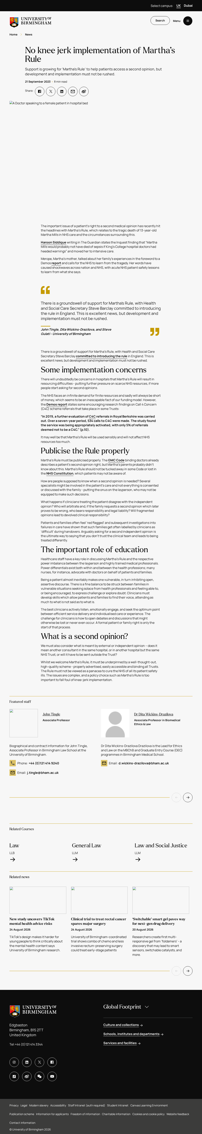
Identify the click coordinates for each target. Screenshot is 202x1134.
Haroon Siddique (53, 242)
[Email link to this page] (73, 91)
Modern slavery (38, 1105)
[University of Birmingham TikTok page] (14, 1076)
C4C (92, 416)
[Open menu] (188, 21)
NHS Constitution (59, 473)
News (28, 34)
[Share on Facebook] (39, 91)
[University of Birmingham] (30, 21)
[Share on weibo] (84, 91)
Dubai (188, 5)
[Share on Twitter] (50, 91)
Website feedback (177, 1114)
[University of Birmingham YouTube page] (52, 1076)
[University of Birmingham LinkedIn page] (27, 1062)
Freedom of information (85, 1114)
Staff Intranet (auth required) (86, 1105)
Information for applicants (52, 1114)
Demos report (56, 404)
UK (178, 5)
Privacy (14, 1105)
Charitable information (116, 1114)
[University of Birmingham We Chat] (39, 1076)
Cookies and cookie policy (148, 1114)
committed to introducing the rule (101, 356)
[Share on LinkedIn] (61, 91)
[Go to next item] (188, 797)
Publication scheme (21, 1114)
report (56, 263)
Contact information (22, 1123)
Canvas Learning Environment (149, 1105)
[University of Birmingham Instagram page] (14, 1062)
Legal (24, 1105)
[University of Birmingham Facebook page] (52, 1062)
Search (160, 20)
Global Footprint (122, 1007)
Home (13, 34)
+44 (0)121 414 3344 (29, 1044)
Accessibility (58, 1105)
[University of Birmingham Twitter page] (39, 1062)
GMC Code (116, 460)
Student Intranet (117, 1105)
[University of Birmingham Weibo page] (27, 1076)
